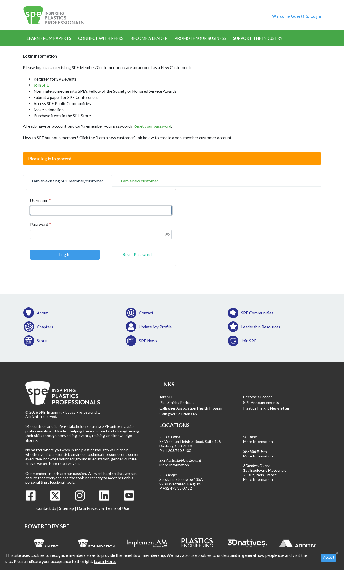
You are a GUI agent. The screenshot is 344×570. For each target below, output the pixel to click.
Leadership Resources (260, 326)
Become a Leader (148, 38)
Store (42, 340)
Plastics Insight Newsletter (266, 408)
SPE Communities (257, 312)
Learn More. (105, 561)
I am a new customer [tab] (139, 180)
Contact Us (46, 508)
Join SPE (41, 85)
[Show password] (167, 235)
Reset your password (152, 126)
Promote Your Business (200, 38)
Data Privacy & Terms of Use (103, 508)
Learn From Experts (49, 38)
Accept (328, 557)
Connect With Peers (100, 38)
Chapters (45, 326)
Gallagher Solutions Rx (178, 413)
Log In (64, 254)
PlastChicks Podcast (176, 402)
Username (39, 200)
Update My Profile (155, 326)
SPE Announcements (261, 402)
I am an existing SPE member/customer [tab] (67, 180)
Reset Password (137, 254)
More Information (174, 465)
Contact (146, 312)
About (42, 312)
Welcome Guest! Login (296, 16)
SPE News (148, 340)
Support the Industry (257, 38)
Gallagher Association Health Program (191, 408)
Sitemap (66, 508)
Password (39, 224)
